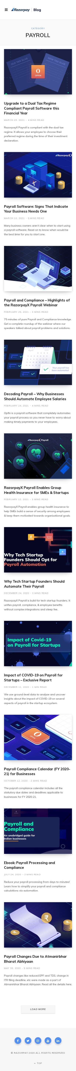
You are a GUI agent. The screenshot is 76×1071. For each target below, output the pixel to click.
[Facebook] (18, 1040)
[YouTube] (48, 1040)
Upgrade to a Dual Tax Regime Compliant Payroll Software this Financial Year (31, 108)
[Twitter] (28, 1040)
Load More (38, 1009)
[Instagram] (38, 1040)
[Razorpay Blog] (26, 10)
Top (39, 1063)
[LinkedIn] (58, 1040)
